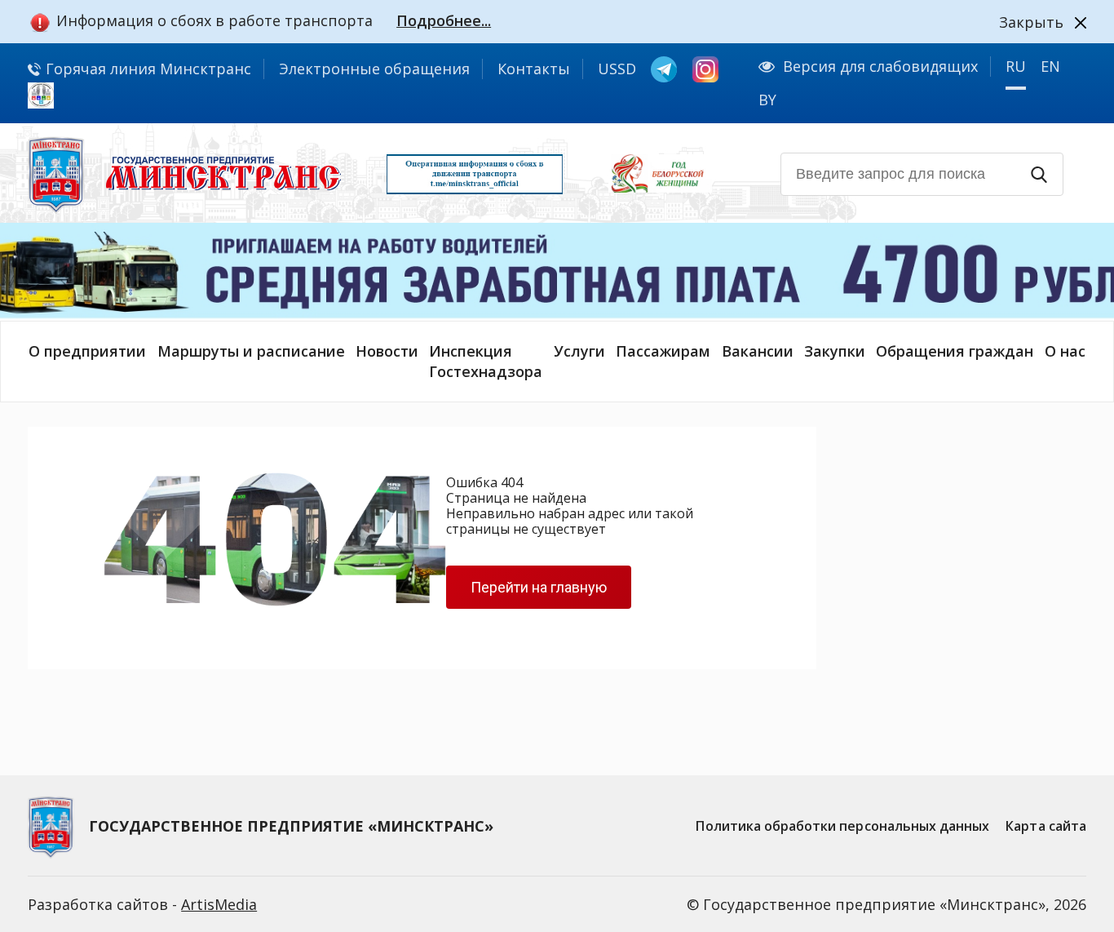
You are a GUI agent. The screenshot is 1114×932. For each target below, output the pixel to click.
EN (1050, 66)
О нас (1065, 351)
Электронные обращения (374, 68)
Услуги (579, 351)
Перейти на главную (539, 587)
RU (1016, 66)
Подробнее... (443, 20)
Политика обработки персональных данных (842, 826)
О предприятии (87, 351)
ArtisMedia (219, 904)
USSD (617, 68)
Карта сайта (1046, 826)
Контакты (533, 68)
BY (767, 99)
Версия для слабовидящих (880, 66)
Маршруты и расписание (251, 351)
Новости (387, 351)
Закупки (834, 351)
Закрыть (1031, 22)
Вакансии (758, 351)
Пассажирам (663, 351)
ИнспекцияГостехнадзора (485, 361)
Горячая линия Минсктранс (146, 68)
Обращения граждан (954, 351)
